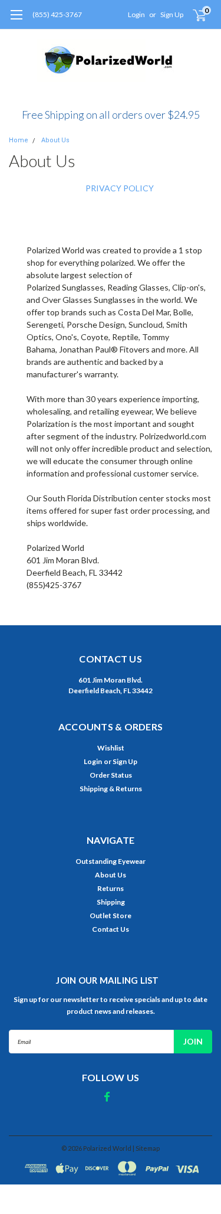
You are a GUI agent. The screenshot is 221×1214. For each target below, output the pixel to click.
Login (136, 14)
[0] (192, 15)
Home (18, 140)
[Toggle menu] (16, 20)
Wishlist (110, 747)
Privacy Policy (119, 188)
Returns (110, 888)
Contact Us (110, 929)
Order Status (111, 775)
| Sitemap (146, 1148)
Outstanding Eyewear (110, 861)
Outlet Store (110, 915)
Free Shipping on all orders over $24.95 (111, 114)
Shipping (111, 902)
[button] (111, 110)
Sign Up (171, 14)
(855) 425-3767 (57, 14)
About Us (55, 140)
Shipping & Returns (111, 788)
